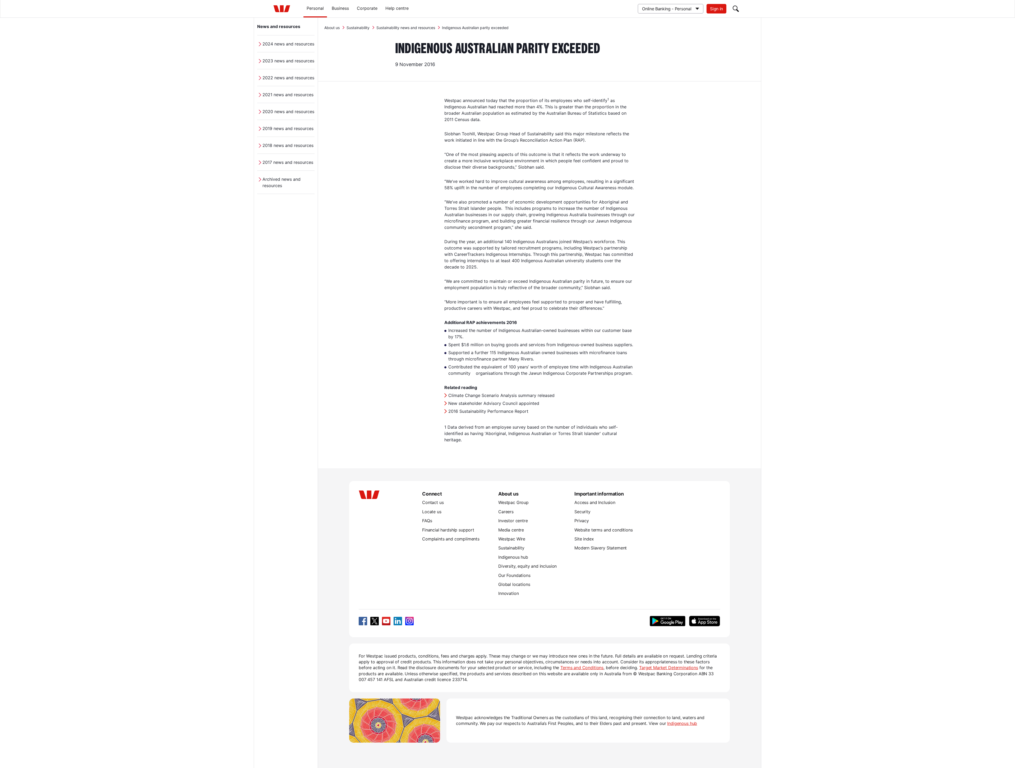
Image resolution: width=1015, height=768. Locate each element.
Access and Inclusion (594, 502)
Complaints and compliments (450, 539)
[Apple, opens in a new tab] (704, 621)
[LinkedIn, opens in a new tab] (398, 621)
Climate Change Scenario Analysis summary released (501, 395)
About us (332, 27)
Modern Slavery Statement (600, 547)
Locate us (431, 511)
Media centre (511, 530)
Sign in (716, 8)
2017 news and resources (287, 162)
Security (582, 511)
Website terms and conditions (603, 530)
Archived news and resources (281, 182)
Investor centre (513, 520)
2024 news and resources (288, 44)
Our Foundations (514, 575)
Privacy (581, 520)
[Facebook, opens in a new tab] (363, 621)
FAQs (427, 520)
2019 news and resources (287, 128)
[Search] (736, 8)
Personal (315, 8)
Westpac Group (513, 502)
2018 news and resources (287, 145)
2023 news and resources (288, 60)
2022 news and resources (288, 77)
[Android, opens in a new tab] (667, 621)
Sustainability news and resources (405, 27)
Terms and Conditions (581, 667)
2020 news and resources (288, 111)
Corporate (367, 8)
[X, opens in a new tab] (374, 621)
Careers (506, 511)
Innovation (508, 593)
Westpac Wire (511, 539)
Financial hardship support (448, 530)
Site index (584, 539)
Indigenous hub (513, 557)
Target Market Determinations (668, 667)
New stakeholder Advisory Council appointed (493, 403)
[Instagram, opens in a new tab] (409, 621)
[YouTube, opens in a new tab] (386, 621)
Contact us (433, 502)
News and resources (278, 26)
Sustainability (358, 27)
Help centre (397, 8)
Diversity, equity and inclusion (527, 566)
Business (340, 8)
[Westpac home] (282, 8)
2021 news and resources (287, 94)
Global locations (514, 584)
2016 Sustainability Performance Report (488, 411)
